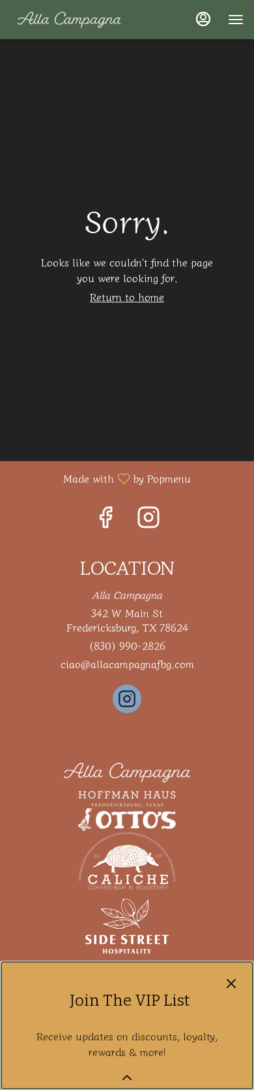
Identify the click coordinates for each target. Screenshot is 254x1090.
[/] (127, 770)
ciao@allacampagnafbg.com (127, 663)
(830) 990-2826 (127, 645)
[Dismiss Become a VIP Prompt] (231, 983)
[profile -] (203, 19)
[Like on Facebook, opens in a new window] (105, 519)
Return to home (127, 296)
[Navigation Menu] (235, 19)
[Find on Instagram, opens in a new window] (148, 519)
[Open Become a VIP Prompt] (127, 1077)
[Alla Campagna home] (69, 19)
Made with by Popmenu (100, 478)
